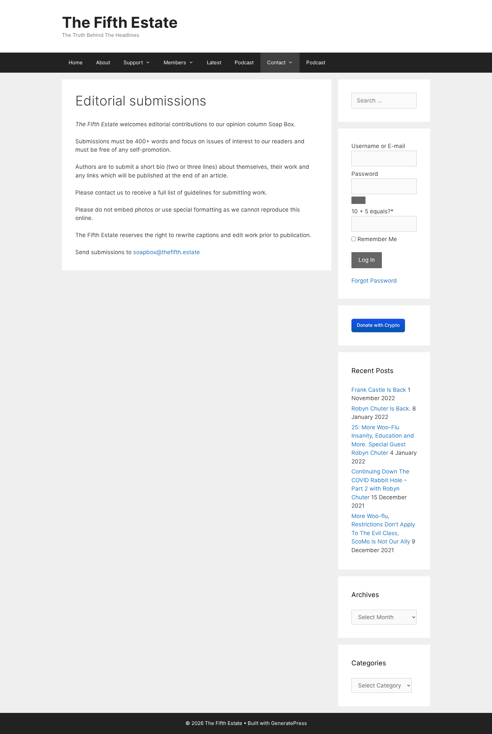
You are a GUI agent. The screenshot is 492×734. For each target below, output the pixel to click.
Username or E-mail (378, 146)
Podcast (244, 62)
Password (364, 173)
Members (175, 62)
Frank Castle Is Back (378, 389)
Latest (214, 62)
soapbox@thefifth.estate (166, 252)
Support (133, 62)
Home (76, 62)
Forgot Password (374, 280)
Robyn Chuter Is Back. (381, 408)
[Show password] (358, 200)
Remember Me (376, 239)
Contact (276, 62)
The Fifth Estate (120, 22)
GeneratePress (289, 723)
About (103, 62)
